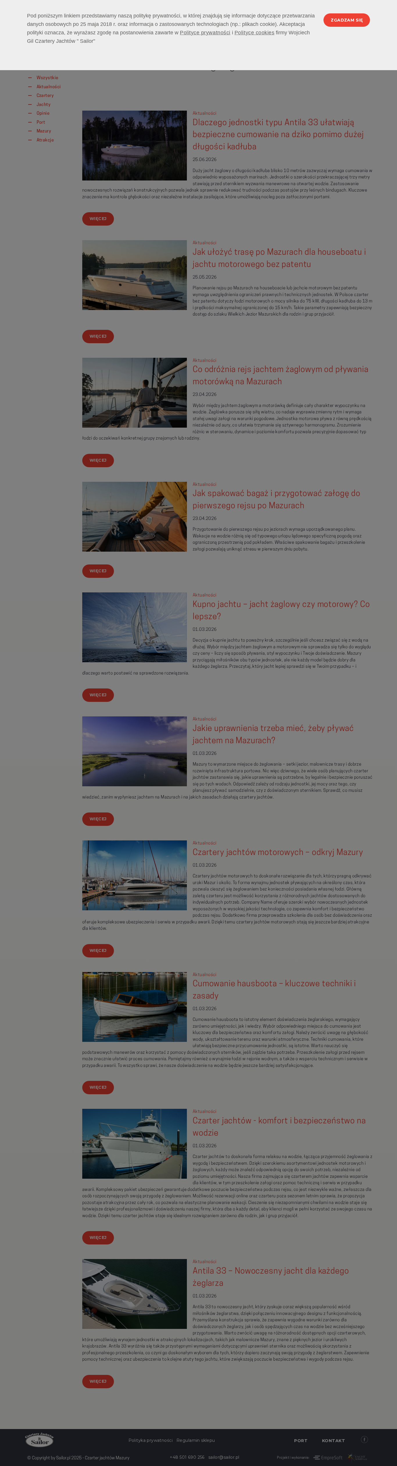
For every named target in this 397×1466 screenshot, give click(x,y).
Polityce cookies (255, 33)
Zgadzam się (347, 20)
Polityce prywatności (205, 33)
